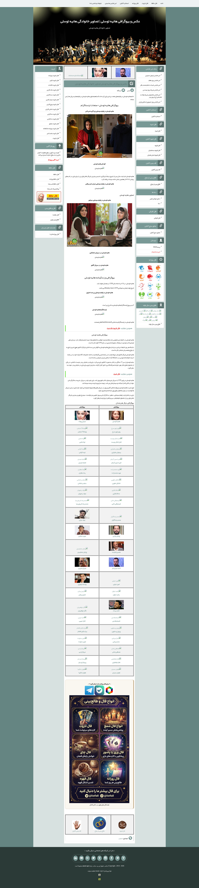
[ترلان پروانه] (99, 73)
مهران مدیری (82, 568)
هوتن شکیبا (82, 672)
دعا (159, 203)
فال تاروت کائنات (53, 85)
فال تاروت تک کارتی (53, 89)
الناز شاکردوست (116, 442)
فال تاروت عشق (54, 123)
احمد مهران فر (116, 568)
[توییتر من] (93, 858)
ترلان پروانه (82, 421)
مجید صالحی (82, 536)
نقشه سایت (91, 871)
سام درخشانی (82, 483)
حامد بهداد (116, 610)
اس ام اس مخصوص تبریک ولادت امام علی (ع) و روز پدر (151, 96)
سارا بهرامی (116, 641)
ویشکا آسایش (82, 431)
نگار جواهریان (82, 610)
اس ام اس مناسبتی (110, 3)
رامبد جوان (116, 594)
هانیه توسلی (116, 421)
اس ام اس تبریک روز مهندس (151, 89)
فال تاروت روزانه (53, 75)
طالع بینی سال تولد (154, 324)
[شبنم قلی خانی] (76, 76)
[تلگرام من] (117, 858)
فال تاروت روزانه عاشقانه (51, 128)
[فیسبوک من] (111, 858)
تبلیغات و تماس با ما (95, 3)
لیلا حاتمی (82, 442)
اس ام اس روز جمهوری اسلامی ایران (149, 101)
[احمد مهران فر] (123, 73)
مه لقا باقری (116, 493)
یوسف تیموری (82, 584)
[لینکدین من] (75, 858)
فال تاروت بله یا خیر (53, 133)
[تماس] (99, 858)
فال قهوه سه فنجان (154, 150)
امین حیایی (116, 584)
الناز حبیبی (82, 621)
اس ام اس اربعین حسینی (152, 75)
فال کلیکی (157, 218)
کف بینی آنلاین (155, 169)
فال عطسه (56, 214)
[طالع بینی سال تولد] (150, 316)
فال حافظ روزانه (54, 179)
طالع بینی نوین (54, 219)
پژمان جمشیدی (82, 552)
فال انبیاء (157, 130)
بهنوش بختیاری (116, 452)
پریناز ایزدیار (82, 662)
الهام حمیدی (82, 462)
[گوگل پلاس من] (87, 858)
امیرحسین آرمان (116, 462)
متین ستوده (82, 641)
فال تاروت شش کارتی (52, 109)
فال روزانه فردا (54, 234)
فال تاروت (145, 3)
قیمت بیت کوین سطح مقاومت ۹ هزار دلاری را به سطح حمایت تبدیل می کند (49, 154)
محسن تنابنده (116, 552)
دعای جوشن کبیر (155, 198)
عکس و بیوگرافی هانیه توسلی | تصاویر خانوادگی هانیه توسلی (100, 21)
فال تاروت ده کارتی (53, 118)
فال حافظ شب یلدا (53, 184)
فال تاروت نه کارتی (53, 114)
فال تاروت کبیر (54, 80)
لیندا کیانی (82, 452)
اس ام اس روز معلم (154, 80)
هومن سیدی (116, 672)
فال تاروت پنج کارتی (53, 104)
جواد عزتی (82, 520)
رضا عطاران (82, 472)
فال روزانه (135, 3)
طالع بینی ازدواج (155, 184)
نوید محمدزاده (116, 472)
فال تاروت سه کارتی (53, 94)
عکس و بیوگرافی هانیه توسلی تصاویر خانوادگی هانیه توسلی (101, 83)
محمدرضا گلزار (116, 520)
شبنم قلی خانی (116, 503)
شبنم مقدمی (116, 621)
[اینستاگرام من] (105, 858)
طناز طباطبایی (116, 662)
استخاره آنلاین (124, 3)
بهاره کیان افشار (82, 631)
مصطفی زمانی (116, 652)
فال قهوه (157, 145)
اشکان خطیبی (116, 483)
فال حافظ (154, 3)
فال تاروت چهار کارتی (52, 99)
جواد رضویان (82, 493)
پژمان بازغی (116, 536)
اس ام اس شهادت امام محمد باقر (150, 85)
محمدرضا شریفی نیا (82, 503)
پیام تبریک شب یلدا (53, 188)
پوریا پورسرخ (116, 431)
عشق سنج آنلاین (155, 232)
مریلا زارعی (82, 652)
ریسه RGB (156, 247)
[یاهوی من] (123, 858)
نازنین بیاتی (82, 594)
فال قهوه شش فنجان (153, 155)
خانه (162, 3)
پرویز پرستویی (116, 631)
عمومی (121, 838)
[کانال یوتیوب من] (81, 858)
